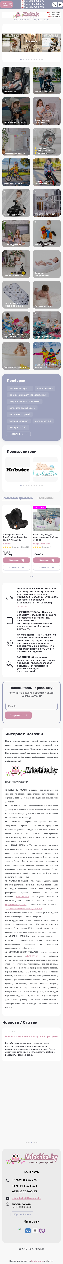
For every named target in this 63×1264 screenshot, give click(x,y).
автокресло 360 (43, 421)
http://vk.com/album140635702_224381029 (24, 908)
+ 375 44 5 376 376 (34, 4)
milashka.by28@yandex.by (26, 1198)
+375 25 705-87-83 (24, 1191)
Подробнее (22, 606)
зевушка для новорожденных (25, 401)
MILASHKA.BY (22, 897)
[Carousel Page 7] (36, 59)
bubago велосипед (19, 421)
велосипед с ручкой (20, 414)
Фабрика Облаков (42, 544)
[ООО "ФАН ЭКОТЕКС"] (45, 469)
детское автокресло (20, 388)
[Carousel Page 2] (23, 59)
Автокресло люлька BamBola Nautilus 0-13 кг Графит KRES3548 (15, 537)
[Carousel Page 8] (39, 59)
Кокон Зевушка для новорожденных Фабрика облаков (45, 537)
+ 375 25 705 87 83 (34, 7)
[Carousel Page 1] (30, 576)
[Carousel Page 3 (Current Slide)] (31, 1142)
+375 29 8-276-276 (24, 1180)
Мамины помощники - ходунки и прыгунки (31, 1036)
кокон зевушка (45, 388)
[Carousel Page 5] (31, 59)
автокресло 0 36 (18, 427)
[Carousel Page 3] (26, 59)
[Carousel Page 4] (28, 59)
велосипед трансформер (22, 408)
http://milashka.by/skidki (15, 904)
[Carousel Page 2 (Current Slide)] (32, 576)
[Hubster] (17, 469)
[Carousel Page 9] (42, 59)
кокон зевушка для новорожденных (28, 395)
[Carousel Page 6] (34, 59)
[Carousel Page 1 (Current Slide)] (21, 59)
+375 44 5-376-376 (24, 1185)
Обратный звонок (22, 1214)
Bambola (7, 544)
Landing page (37, 1261)
